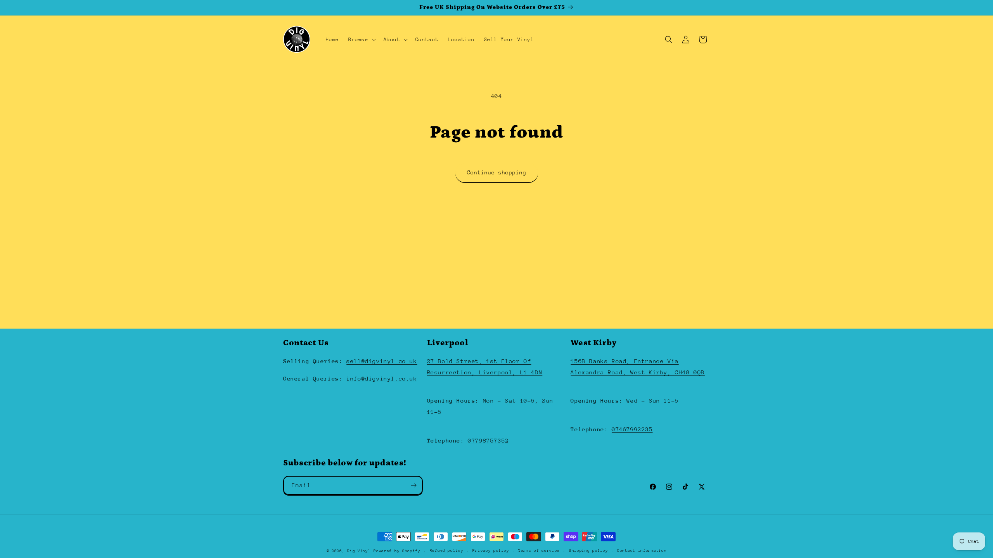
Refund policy (447, 550)
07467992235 (632, 429)
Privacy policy (490, 550)
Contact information (641, 550)
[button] (361, 39)
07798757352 (488, 440)
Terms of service (539, 550)
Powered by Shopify (397, 551)
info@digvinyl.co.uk (381, 378)
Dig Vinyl (358, 551)
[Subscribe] (413, 485)
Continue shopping (496, 172)
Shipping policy (588, 550)
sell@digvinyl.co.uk (381, 361)
